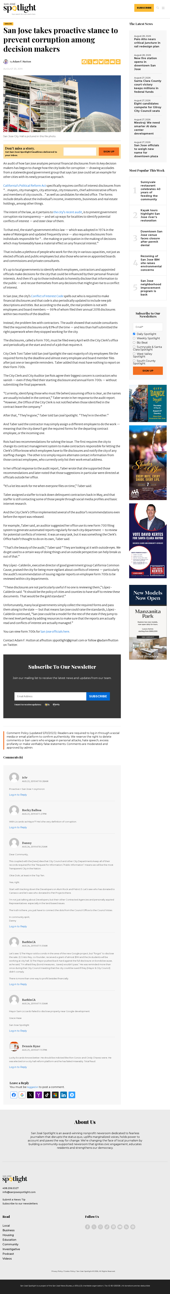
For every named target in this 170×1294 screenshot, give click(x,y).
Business (8, 1230)
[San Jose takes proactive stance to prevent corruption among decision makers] (62, 103)
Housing (8, 1235)
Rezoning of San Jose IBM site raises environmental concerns (151, 263)
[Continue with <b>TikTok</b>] (47, 1095)
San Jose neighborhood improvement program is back (151, 287)
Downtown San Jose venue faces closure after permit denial (151, 238)
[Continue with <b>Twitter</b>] (30, 1095)
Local (6, 1225)
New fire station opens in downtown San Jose (145, 64)
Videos (7, 1258)
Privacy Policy (57, 1271)
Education (9, 1239)
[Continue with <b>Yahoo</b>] (38, 1095)
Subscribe (144, 7)
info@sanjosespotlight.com (19, 1192)
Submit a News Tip (13, 1199)
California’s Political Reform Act (24, 186)
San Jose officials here (55, 631)
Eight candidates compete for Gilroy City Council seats (147, 107)
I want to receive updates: (28, 704)
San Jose (8, 24)
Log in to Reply (18, 794)
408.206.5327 (10, 1188)
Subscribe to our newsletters (20, 1203)
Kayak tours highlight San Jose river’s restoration (150, 215)
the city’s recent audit (67, 212)
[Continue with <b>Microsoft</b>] (55, 1095)
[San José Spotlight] (35, 9)
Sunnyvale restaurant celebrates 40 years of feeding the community (150, 191)
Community (10, 1244)
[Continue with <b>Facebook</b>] (13, 1095)
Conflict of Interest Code (47, 296)
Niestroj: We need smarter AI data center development (147, 128)
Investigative (11, 1249)
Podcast (8, 1253)
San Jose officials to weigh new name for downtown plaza (146, 151)
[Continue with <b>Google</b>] (22, 1095)
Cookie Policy (69, 1271)
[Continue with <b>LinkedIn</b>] (63, 1095)
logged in (32, 1087)
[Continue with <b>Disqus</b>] (72, 1095)
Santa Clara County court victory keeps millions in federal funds (147, 86)
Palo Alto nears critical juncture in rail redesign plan (147, 43)
